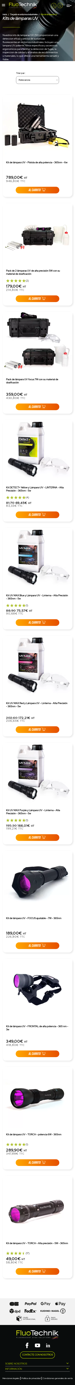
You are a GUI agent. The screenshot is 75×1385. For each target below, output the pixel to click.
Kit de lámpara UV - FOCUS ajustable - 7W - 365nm (33, 918)
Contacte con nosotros (37, 1354)
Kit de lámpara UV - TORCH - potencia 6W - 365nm (33, 1134)
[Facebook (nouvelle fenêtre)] (27, 1345)
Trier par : (21, 73)
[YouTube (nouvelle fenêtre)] (37, 1345)
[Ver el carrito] (60, 4)
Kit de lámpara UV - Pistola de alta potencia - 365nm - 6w (37, 162)
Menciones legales (10, 1378)
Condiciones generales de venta (58, 1378)
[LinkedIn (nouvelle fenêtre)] (47, 1345)
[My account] (53, 5)
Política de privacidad (31, 1378)
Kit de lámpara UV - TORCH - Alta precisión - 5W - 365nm (37, 1243)
